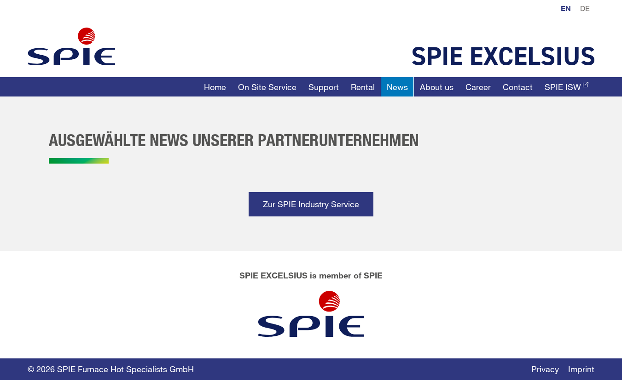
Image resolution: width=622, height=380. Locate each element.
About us (436, 87)
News (397, 87)
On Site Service (267, 87)
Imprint (581, 369)
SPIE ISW (563, 87)
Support (323, 87)
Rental (363, 87)
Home (215, 87)
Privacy (545, 369)
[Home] (71, 46)
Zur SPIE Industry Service (311, 204)
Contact (518, 87)
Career (478, 87)
